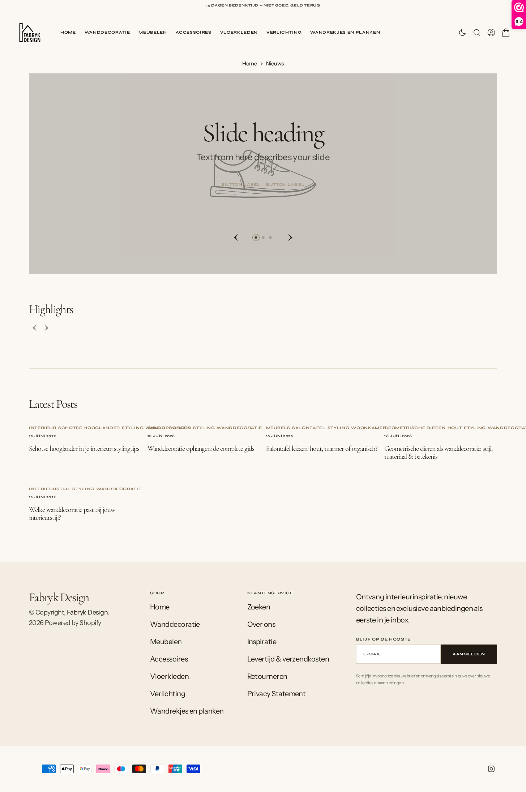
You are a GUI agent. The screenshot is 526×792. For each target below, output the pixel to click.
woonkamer (368, 427)
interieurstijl (49, 489)
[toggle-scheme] (462, 32)
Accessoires (193, 32)
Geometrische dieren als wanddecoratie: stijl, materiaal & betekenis (438, 453)
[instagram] (491, 769)
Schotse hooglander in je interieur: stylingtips (84, 449)
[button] (491, 32)
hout (455, 427)
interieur (42, 427)
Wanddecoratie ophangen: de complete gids (200, 449)
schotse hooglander (89, 427)
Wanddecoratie (107, 32)
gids (153, 427)
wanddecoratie (239, 427)
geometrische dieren (415, 427)
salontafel (309, 427)
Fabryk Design (87, 612)
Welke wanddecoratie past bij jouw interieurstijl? (72, 514)
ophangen (176, 427)
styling (133, 427)
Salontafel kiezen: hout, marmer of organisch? (321, 449)
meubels (278, 427)
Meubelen (152, 32)
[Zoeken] (477, 32)
